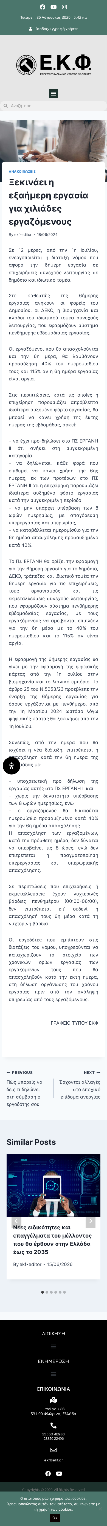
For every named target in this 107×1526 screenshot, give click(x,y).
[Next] (90, 1220)
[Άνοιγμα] (11, 765)
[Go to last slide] (16, 1220)
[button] (53, 93)
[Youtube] (53, 7)
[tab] (42, 1292)
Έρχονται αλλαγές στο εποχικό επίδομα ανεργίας (79, 1085)
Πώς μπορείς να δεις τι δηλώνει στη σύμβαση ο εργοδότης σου (25, 1088)
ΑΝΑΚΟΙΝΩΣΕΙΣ (22, 171)
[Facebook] (42, 7)
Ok (54, 1518)
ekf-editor (23, 234)
